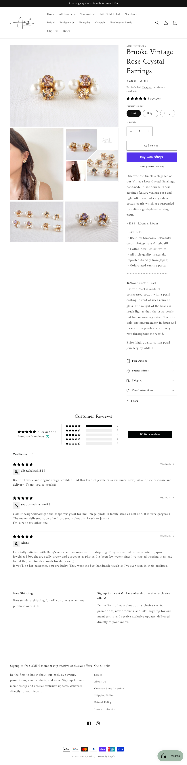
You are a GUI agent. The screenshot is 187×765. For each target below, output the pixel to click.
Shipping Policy (104, 695)
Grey (167, 113)
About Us (100, 681)
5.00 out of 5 (47, 432)
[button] (157, 22)
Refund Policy (103, 702)
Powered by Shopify (105, 756)
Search (98, 675)
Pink (134, 113)
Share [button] (134, 401)
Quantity (131, 122)
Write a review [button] (150, 434)
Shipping (147, 87)
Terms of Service (104, 709)
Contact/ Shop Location (109, 688)
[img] (23, 465)
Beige (150, 113)
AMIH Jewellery (88, 756)
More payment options (152, 166)
